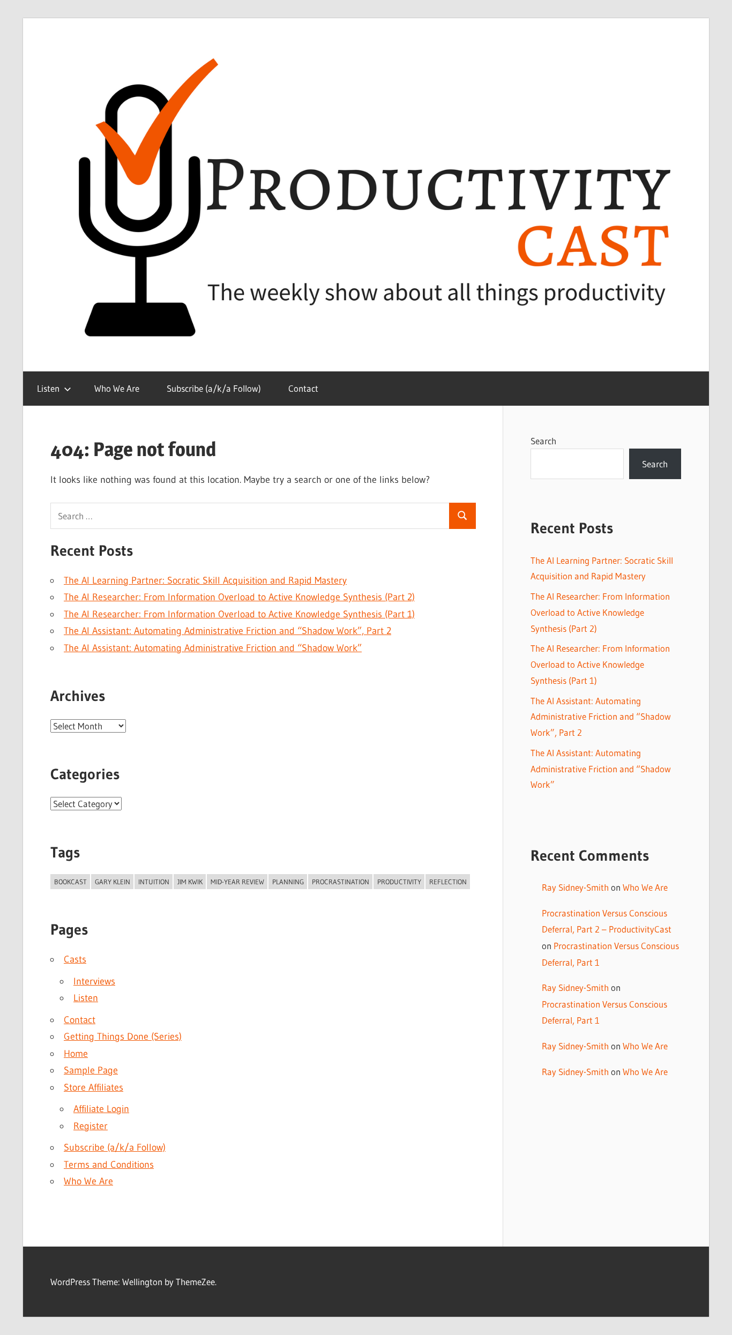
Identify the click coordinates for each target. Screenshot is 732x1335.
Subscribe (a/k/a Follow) (214, 388)
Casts (75, 959)
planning (288, 881)
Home (76, 1054)
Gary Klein (112, 881)
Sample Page (91, 1070)
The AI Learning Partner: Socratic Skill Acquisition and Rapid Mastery (205, 580)
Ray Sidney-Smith (575, 887)
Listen (48, 388)
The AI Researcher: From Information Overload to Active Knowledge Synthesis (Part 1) (239, 614)
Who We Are (116, 388)
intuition (153, 881)
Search (543, 440)
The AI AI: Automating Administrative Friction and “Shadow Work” (213, 648)
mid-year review (237, 881)
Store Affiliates (93, 1087)
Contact (303, 388)
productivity (399, 881)
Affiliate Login (101, 1109)
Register (90, 1126)
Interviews (94, 981)
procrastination (340, 881)
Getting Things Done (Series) (123, 1036)
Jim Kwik (190, 881)
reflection (448, 881)
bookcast (70, 881)
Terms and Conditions (109, 1164)
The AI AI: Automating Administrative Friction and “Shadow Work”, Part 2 (227, 631)
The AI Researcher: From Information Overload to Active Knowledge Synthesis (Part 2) (239, 597)
